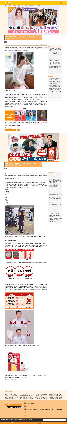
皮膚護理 (25, 410)
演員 (15, 129)
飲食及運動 (30, 409)
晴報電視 (9, 5)
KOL (18, 129)
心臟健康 (46, 409)
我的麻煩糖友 (31, 5)
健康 (6, 5)
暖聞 (33, 403)
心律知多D (38, 5)
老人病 (60, 409)
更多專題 (29, 410)
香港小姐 (6, 129)
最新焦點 (25, 403)
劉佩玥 (11, 129)
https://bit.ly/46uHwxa (13, 379)
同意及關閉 (54, 419)
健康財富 (26, 5)
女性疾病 (57, 409)
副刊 (22, 5)
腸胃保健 (49, 409)
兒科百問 (53, 409)
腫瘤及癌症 (42, 409)
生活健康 (34, 409)
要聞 (29, 403)
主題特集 (14, 5)
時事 (19, 5)
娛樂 (5, 42)
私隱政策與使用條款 (25, 419)
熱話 (31, 403)
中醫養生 (37, 409)
